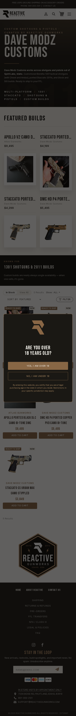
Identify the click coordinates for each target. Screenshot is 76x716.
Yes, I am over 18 (38, 365)
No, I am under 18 (38, 376)
